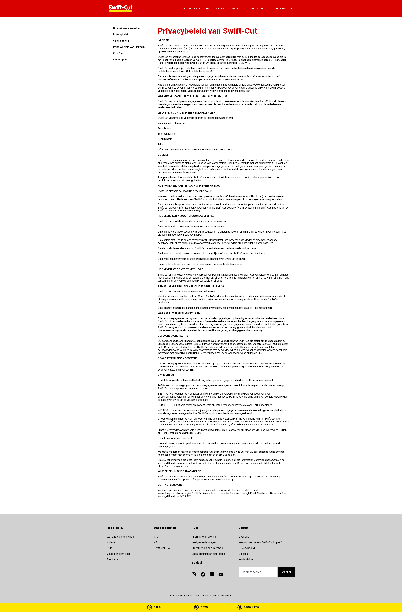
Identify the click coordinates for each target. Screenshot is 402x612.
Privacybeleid (121, 34)
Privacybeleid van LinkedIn (129, 47)
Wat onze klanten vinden (121, 536)
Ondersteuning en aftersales (208, 553)
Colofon (118, 53)
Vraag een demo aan (118, 553)
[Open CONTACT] (244, 8)
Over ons (244, 536)
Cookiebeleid (121, 40)
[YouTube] (220, 574)
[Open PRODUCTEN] (199, 8)
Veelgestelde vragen (204, 542)
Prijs (109, 548)
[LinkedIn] (211, 574)
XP (155, 542)
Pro (156, 536)
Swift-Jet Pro (162, 548)
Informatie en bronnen (204, 536)
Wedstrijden (120, 59)
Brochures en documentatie (208, 548)
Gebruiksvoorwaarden (126, 28)
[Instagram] (193, 574)
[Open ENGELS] (291, 8)
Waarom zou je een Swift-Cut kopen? (260, 542)
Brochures (113, 559)
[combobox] (258, 572)
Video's (111, 542)
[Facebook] (202, 574)
